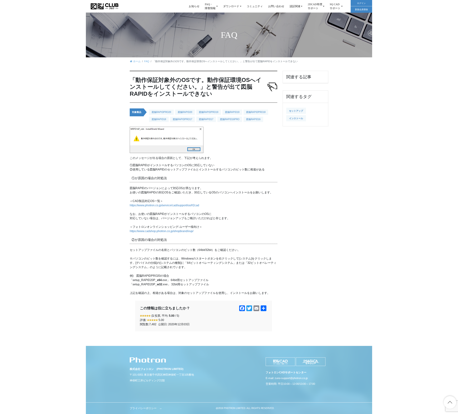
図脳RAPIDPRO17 (182, 119)
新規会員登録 (361, 9)
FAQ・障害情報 (210, 6)
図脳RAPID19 (232, 112)
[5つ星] (149, 316)
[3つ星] (145, 316)
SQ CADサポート (335, 6)
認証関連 (295, 6)
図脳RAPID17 (206, 119)
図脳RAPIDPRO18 (255, 112)
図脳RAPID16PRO (229, 119)
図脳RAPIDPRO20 (161, 112)
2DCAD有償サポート (315, 6)
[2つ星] (143, 316)
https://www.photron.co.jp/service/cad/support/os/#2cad (164, 205)
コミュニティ (255, 6)
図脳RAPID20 (185, 112)
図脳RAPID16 (253, 119)
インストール (296, 118)
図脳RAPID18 (159, 119)
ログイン (361, 3)
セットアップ (296, 111)
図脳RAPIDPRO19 (208, 112)
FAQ (146, 61)
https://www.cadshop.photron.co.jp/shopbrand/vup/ (161, 231)
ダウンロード (231, 6)
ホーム (137, 61)
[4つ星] (147, 316)
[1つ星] (141, 316)
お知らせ (194, 6)
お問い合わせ (276, 6)
